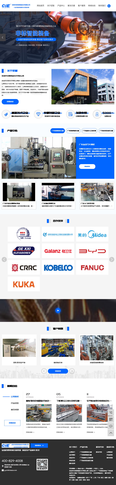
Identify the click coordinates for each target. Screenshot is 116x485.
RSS (96, 468)
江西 (73, 480)
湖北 (80, 480)
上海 (94, 478)
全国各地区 (81, 478)
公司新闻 (15, 396)
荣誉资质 (72, 460)
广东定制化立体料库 (89, 131)
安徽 (84, 480)
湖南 (106, 478)
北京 (87, 478)
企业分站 (81, 468)
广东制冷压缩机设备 (106, 131)
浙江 (102, 478)
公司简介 (72, 452)
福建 (76, 480)
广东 (90, 478)
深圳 (88, 480)
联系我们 (102, 6)
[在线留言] (111, 426)
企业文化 (72, 458)
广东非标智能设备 (58, 131)
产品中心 (61, 6)
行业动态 (15, 403)
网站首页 (40, 6)
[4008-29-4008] (111, 412)
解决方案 (71, 6)
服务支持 (72, 463)
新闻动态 (91, 6)
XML (101, 468)
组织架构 (72, 455)
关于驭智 (50, 6)
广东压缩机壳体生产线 (84, 473)
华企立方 (72, 475)
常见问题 (15, 410)
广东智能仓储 (102, 471)
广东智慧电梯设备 (73, 131)
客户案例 (81, 6)
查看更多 (10, 102)
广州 (98, 478)
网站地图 (89, 468)
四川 (109, 478)
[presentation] (3, 37)
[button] (56, 60)
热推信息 (72, 468)
